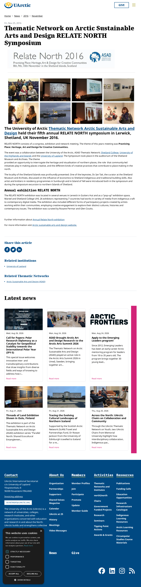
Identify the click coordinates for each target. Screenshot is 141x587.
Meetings (54, 525)
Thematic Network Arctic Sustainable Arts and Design (69, 131)
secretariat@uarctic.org (18, 502)
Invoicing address (13, 496)
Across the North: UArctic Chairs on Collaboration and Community (109, 418)
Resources (125, 475)
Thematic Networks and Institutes (102, 486)
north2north (100, 495)
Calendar (54, 508)
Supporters (55, 494)
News (17, 15)
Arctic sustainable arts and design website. (54, 225)
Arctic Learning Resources (124, 529)
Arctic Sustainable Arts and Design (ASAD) (26, 281)
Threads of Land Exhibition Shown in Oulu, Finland (22, 417)
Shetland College (110, 152)
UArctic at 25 (56, 514)
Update (76, 505)
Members (79, 475)
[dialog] (23, 556)
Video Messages (58, 530)
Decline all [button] (32, 574)
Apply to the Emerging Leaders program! (105, 339)
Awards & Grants (103, 534)
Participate (78, 494)
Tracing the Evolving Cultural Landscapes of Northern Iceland (63, 418)
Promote (76, 499)
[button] (23, 580)
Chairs (97, 500)
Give (122, 5)
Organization (56, 483)
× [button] (41, 531)
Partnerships (56, 488)
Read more (11, 378)
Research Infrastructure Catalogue (124, 506)
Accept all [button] (14, 574)
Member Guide (80, 510)
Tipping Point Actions (101, 528)
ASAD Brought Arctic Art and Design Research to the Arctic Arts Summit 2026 (66, 340)
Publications (123, 483)
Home (7, 15)
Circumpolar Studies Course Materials (124, 539)
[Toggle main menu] (134, 5)
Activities (103, 475)
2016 (25, 15)
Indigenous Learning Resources (122, 518)
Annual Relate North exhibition (49, 219)
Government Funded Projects (103, 508)
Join (74, 488)
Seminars (99, 520)
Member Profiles (81, 483)
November (37, 15)
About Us (56, 475)
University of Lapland (52, 155)
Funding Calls (123, 488)
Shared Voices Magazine (56, 501)
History (53, 519)
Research (99, 515)
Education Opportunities (124, 496)
